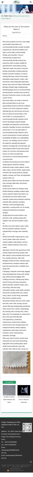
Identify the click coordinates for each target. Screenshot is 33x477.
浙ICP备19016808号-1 (15, 468)
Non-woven (6, 41)
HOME (6, 16)
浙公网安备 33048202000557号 (16, 470)
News (10, 16)
